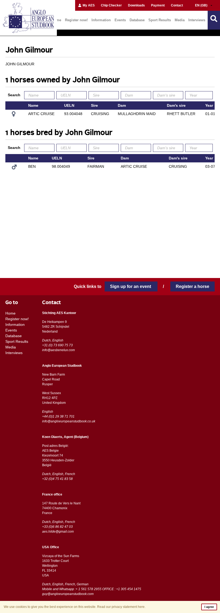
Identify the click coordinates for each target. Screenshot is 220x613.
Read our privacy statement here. (121, 607)
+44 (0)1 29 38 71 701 (58, 416)
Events (120, 20)
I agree (209, 606)
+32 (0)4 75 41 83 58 (57, 479)
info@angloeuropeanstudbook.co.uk (68, 421)
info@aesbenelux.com (58, 350)
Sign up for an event (131, 286)
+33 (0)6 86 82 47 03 (57, 527)
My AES (88, 5)
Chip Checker (111, 5)
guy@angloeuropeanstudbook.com (68, 594)
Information (101, 20)
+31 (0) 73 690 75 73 (57, 345)
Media (180, 20)
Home (10, 313)
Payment (158, 5)
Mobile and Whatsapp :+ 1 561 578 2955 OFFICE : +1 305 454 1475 (91, 589)
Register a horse (192, 286)
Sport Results (159, 20)
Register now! (76, 20)
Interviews (196, 20)
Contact (177, 5)
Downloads (136, 5)
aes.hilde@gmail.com (58, 531)
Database (137, 20)
